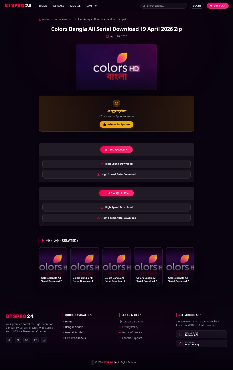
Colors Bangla (62, 19)
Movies (75, 5)
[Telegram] (18, 340)
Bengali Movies (74, 332)
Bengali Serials (74, 327)
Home (43, 5)
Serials (58, 5)
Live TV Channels (75, 338)
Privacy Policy (130, 327)
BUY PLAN (220, 5)
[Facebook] (9, 340)
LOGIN (197, 5)
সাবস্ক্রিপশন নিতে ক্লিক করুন (119, 124)
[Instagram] (44, 340)
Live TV (92, 5)
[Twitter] (35, 340)
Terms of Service (132, 332)
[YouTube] (26, 340)
